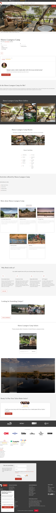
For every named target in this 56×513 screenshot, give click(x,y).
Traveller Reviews (50, 490)
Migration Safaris (31, 494)
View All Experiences (6, 317)
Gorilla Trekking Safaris (32, 493)
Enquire (5, 485)
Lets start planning (6, 74)
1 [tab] (22, 30)
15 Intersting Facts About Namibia (34, 502)
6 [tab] (28, 30)
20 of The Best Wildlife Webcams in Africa (35, 501)
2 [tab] (23, 30)
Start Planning (8, 413)
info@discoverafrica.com (51, 491)
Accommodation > (6, 32)
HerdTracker (50, 489)
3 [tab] (24, 30)
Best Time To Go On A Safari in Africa (34, 503)
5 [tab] (27, 30)
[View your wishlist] (48, 6)
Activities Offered (29, 205)
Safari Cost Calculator (51, 487)
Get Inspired (18, 478)
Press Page (49, 488)
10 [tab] (33, 30)
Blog (48, 486)
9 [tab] (32, 30)
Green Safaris (7, 41)
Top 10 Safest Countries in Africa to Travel (35, 500)
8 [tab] (31, 30)
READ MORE (4, 291)
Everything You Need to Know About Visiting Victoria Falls (37, 506)
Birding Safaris (31, 495)
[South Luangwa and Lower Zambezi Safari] (28, 341)
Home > (2, 32)
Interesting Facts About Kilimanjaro (34, 504)
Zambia (10, 32)
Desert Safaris (31, 492)
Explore (33, 351)
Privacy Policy (27, 471)
